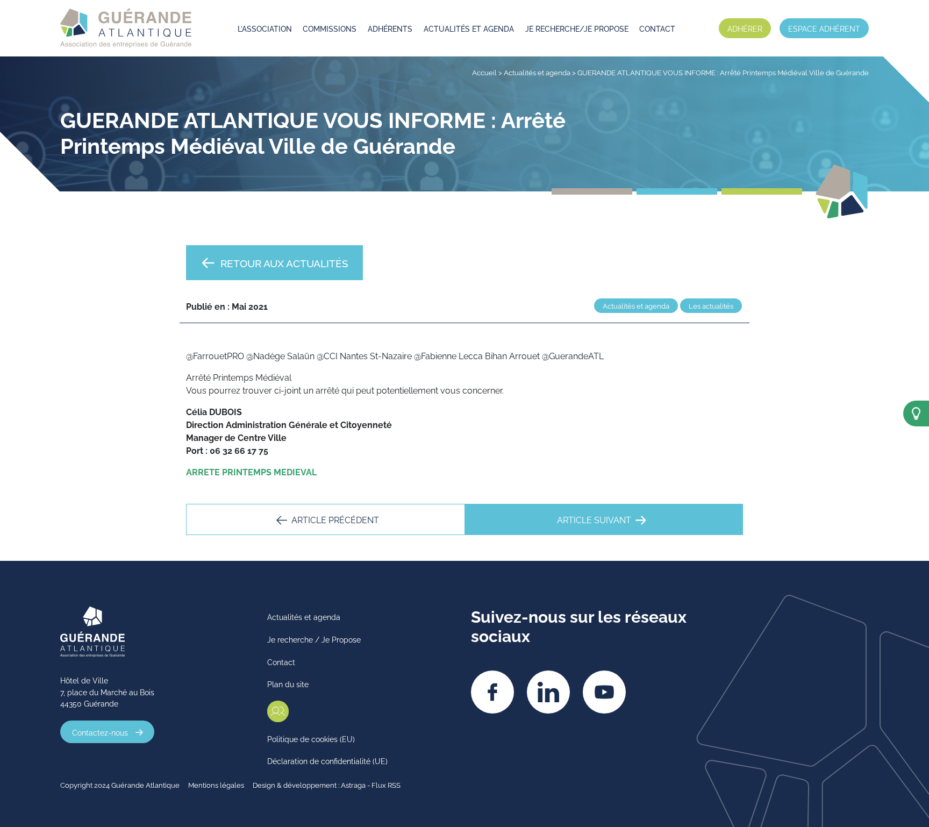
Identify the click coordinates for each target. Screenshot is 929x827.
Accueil (484, 72)
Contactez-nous (100, 732)
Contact (657, 28)
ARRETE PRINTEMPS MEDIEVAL (251, 471)
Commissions (329, 28)
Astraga (353, 784)
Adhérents (390, 28)
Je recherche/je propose (576, 28)
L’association (265, 28)
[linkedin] (548, 692)
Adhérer (744, 28)
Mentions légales (216, 784)
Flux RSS (386, 784)
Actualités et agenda (469, 28)
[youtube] (604, 692)
